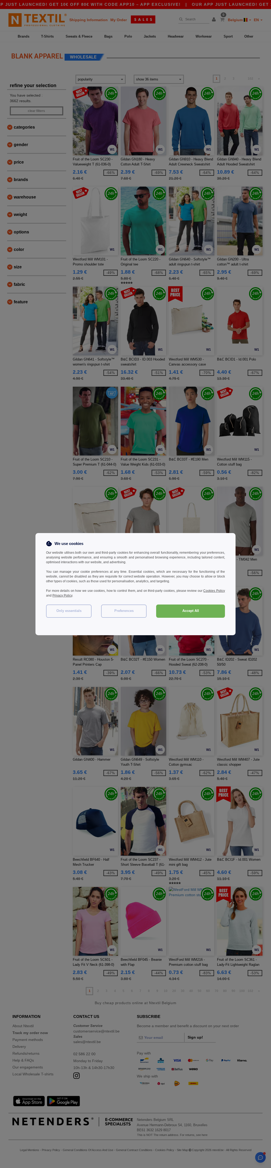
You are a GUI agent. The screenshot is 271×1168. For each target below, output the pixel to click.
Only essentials (69, 611)
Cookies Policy (214, 591)
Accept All (190, 611)
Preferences (124, 611)
